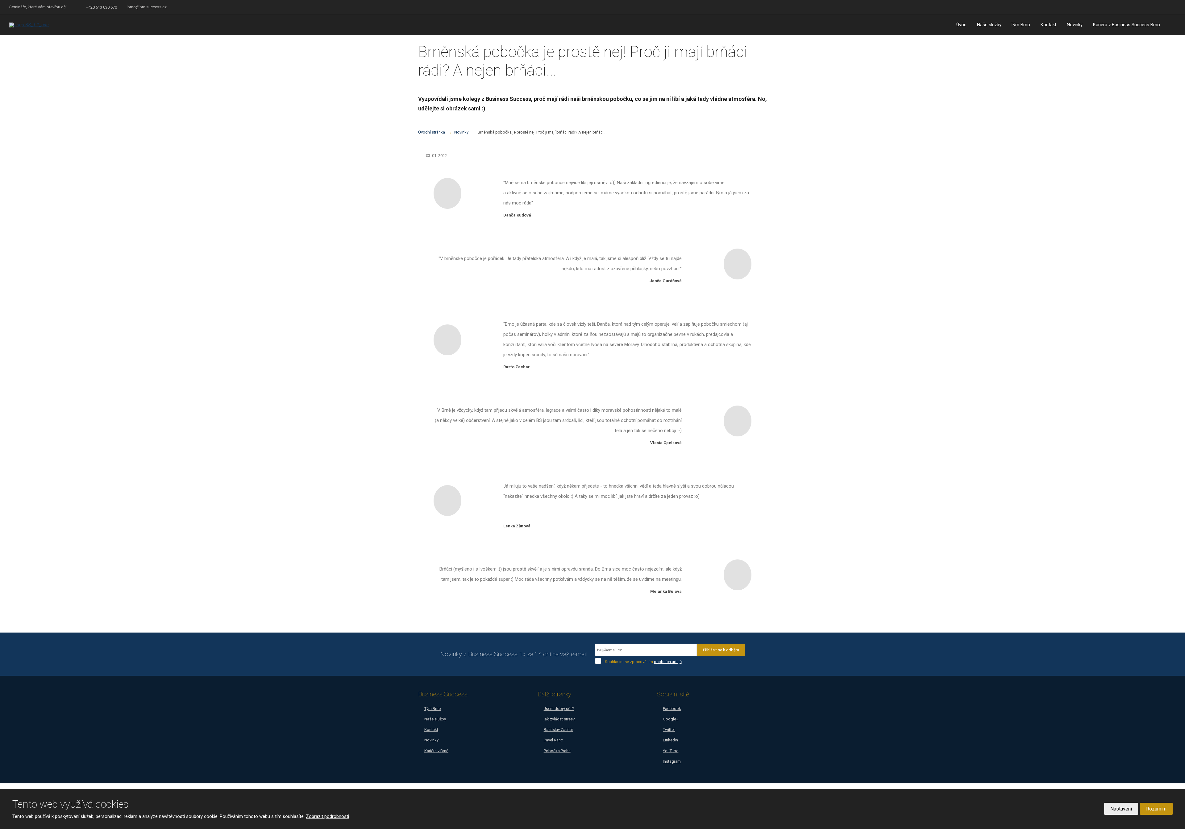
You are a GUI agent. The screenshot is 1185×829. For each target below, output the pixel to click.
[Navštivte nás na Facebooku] (1138, 7)
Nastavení (1121, 809)
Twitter (669, 729)
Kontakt (1048, 24)
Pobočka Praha (557, 751)
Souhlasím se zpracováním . (644, 661)
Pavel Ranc (553, 740)
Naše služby (989, 24)
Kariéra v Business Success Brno (1126, 24)
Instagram (672, 761)
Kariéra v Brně (436, 751)
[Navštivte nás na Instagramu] (1173, 7)
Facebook (672, 708)
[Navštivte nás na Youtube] (1156, 7)
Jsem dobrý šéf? (559, 708)
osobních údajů (668, 661)
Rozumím (1156, 809)
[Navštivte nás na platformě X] (1147, 7)
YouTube (670, 751)
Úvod (961, 24)
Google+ (670, 719)
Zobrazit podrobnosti (327, 816)
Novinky (1075, 24)
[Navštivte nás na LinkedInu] (1164, 7)
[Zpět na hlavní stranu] (47, 25)
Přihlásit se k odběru (721, 650)
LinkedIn (670, 740)
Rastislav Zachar (558, 729)
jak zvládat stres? (559, 719)
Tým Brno (1020, 24)
